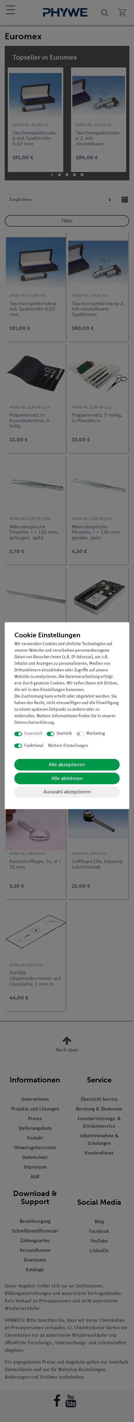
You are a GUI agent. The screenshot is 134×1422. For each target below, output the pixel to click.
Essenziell (33, 734)
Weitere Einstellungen (68, 745)
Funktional (34, 745)
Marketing (95, 734)
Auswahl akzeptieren (67, 792)
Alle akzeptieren (67, 765)
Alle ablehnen (67, 779)
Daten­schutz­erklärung (34, 723)
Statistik (64, 734)
